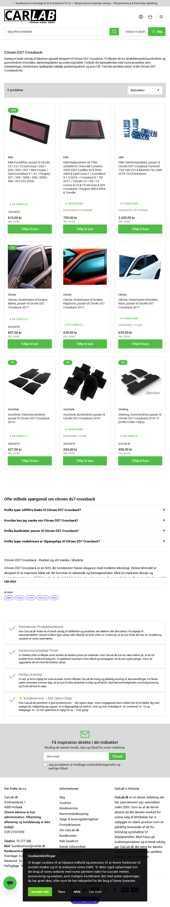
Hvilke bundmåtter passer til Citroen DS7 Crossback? (41, 531)
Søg (62, 797)
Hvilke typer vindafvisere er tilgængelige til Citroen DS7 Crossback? (52, 541)
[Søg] (114, 31)
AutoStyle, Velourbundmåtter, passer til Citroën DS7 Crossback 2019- (29, 418)
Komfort (30, 598)
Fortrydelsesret (70, 825)
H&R (121, 157)
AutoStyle (13, 409)
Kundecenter (68, 836)
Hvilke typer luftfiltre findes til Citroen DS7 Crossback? (42, 510)
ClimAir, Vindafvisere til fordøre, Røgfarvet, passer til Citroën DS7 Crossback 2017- (84, 303)
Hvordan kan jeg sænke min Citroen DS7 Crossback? (41, 520)
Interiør (19, 598)
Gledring (123, 409)
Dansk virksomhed (72, 847)
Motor (54, 598)
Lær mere (95, 891)
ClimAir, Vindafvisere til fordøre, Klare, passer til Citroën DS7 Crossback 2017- (138, 303)
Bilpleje (9, 598)
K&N (10, 157)
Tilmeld (117, 756)
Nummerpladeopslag (74, 814)
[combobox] (62, 31)
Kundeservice (69, 808)
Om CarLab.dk (69, 830)
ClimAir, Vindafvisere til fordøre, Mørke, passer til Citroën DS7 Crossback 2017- (28, 303)
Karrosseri (42, 598)
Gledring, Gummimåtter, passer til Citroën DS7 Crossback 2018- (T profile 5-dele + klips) (139, 418)
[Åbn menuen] (161, 16)
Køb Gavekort (69, 841)
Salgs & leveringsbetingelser (79, 819)
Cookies (65, 803)
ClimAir (12, 294)
